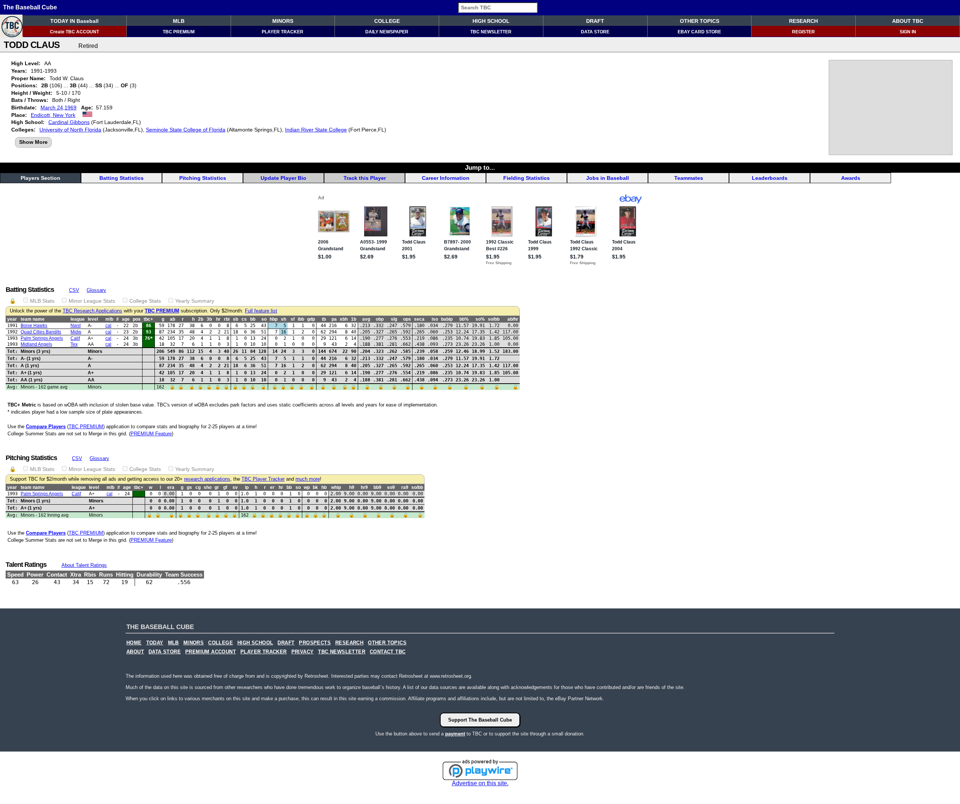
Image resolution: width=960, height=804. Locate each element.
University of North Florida (70, 130)
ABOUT (135, 652)
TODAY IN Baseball (74, 21)
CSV (74, 290)
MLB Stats (42, 301)
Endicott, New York (53, 115)
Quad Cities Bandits (41, 332)
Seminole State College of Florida (185, 130)
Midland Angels (36, 344)
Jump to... (480, 167)
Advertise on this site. (480, 783)
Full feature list (261, 311)
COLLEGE (387, 21)
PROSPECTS (315, 643)
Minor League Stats (92, 301)
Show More (33, 142)
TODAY (155, 643)
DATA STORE (595, 31)
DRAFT (595, 21)
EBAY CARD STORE (699, 31)
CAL (108, 325)
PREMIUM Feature (151, 433)
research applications (207, 479)
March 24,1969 (58, 108)
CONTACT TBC (387, 652)
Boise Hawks (34, 325)
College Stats (145, 301)
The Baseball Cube (30, 7)
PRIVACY (302, 652)
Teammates (688, 178)
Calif (75, 338)
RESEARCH (803, 21)
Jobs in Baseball (607, 178)
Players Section (40, 178)
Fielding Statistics (526, 178)
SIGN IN (908, 31)
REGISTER (803, 31)
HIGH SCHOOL (491, 21)
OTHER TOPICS (699, 21)
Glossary (96, 290)
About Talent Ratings (84, 565)
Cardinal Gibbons (69, 122)
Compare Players (46, 426)
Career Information (446, 178)
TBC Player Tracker (263, 479)
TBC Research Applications (92, 311)
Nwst (75, 325)
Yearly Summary (194, 301)
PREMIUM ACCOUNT (210, 652)
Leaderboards (770, 178)
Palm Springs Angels (42, 338)
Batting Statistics (121, 178)
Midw (75, 332)
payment (455, 734)
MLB (178, 21)
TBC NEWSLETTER (491, 31)
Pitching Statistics (202, 178)
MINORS (282, 21)
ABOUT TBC (907, 21)
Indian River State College (316, 130)
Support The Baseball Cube (480, 720)
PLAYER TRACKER (282, 31)
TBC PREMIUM (179, 31)
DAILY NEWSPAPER (386, 31)
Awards (850, 178)
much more (308, 479)
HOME (134, 643)
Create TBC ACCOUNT (74, 31)
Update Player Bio (283, 178)
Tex (74, 344)
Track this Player (365, 178)
